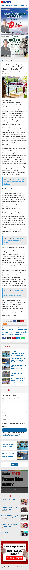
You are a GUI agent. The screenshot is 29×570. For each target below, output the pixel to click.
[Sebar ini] (4, 338)
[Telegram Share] (18, 338)
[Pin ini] (14, 338)
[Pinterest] (22, 321)
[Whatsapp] (23, 338)
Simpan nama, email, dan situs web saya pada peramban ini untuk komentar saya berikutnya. (14, 424)
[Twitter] (18, 321)
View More (14, 464)
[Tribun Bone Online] (6, 2)
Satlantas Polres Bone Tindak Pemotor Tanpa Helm (17, 373)
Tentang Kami (14, 566)
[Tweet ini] (9, 338)
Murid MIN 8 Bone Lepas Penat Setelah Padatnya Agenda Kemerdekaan (17, 353)
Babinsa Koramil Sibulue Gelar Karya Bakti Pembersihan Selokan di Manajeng (21, 331)
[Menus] (27, 1)
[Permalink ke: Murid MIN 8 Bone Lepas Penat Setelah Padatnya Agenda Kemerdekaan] (6, 354)
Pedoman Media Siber (6, 567)
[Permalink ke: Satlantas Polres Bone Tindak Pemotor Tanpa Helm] (6, 374)
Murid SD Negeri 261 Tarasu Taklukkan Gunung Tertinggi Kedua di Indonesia (8, 331)
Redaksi (21, 566)
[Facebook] (14, 321)
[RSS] (5, 324)
